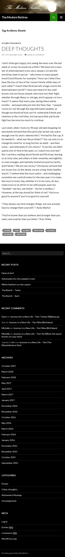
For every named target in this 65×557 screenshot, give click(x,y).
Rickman (8, 234)
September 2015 (10, 463)
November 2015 (9, 451)
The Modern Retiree (14, 17)
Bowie (7, 230)
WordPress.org (9, 538)
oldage (51, 230)
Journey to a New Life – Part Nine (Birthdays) (31, 322)
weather (21, 234)
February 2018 (9, 377)
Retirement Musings (12, 495)
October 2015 (9, 457)
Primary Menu (61, 17)
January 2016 (8, 440)
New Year (38, 230)
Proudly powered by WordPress (15, 553)
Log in (4, 521)
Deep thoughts (23, 48)
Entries (7, 527)
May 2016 (6, 423)
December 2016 (9, 406)
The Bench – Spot (10, 296)
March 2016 (7, 428)
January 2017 (8, 400)
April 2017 (7, 388)
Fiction (5, 483)
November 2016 (9, 411)
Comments (9, 533)
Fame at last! (8, 273)
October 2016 (9, 417)
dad (17, 230)
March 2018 (7, 371)
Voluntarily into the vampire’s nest (18, 278)
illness (26, 230)
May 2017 (6, 383)
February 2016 (9, 434)
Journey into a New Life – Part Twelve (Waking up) (34, 316)
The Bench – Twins (11, 290)
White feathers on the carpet (16, 284)
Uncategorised (9, 500)
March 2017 (7, 394)
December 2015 (9, 445)
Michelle (6, 328)
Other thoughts (11, 43)
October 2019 (9, 366)
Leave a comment (35, 55)
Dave (4, 316)
